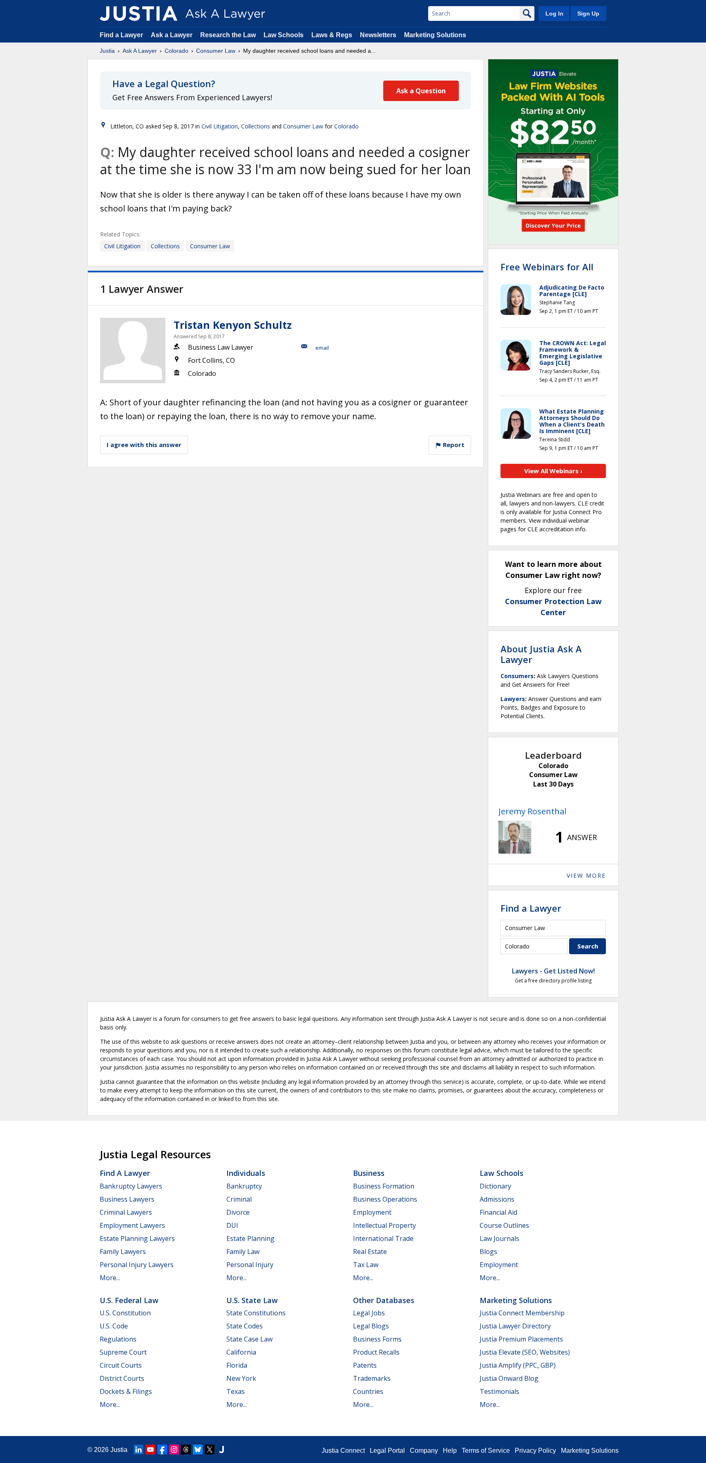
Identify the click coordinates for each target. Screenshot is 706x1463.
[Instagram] (174, 1449)
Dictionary (495, 1186)
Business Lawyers (127, 1199)
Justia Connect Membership (522, 1312)
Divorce (238, 1212)
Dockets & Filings (126, 1391)
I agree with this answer (144, 444)
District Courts (122, 1378)
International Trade (383, 1238)
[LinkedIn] (138, 1449)
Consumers (517, 676)
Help (450, 1450)
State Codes (244, 1325)
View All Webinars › (553, 471)
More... (110, 1277)
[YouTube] (150, 1449)
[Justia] (138, 13)
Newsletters (378, 34)
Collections (255, 126)
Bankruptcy (244, 1186)
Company (424, 1450)
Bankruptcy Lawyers (131, 1186)
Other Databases (383, 1300)
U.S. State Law (252, 1300)
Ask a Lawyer (172, 34)
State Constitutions (256, 1312)
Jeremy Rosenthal (532, 811)
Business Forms (377, 1339)
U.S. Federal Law (129, 1300)
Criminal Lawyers (126, 1212)
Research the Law (228, 34)
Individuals (245, 1173)
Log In (554, 13)
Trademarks (372, 1378)
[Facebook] (162, 1449)
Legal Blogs (371, 1325)
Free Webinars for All (546, 266)
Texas (235, 1391)
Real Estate (370, 1251)
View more (586, 875)
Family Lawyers (123, 1251)
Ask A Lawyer (140, 50)
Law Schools (284, 34)
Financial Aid (498, 1212)
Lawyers (512, 699)
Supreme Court (123, 1352)
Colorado (176, 50)
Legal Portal (387, 1450)
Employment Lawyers (132, 1225)
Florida (236, 1365)
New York (241, 1378)
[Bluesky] (198, 1449)
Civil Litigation (219, 126)
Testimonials (499, 1391)
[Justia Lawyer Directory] (221, 1449)
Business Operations (385, 1199)
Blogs (488, 1251)
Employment (372, 1212)
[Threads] (186, 1449)
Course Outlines (504, 1225)
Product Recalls (376, 1352)
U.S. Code (114, 1325)
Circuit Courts (121, 1365)
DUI (232, 1225)
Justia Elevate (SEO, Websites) (525, 1352)
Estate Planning (250, 1238)
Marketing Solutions (435, 34)
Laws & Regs (331, 34)
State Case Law (249, 1339)
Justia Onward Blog (509, 1378)
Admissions (497, 1199)
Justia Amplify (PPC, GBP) (518, 1365)
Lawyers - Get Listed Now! (553, 970)
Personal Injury (249, 1264)
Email (322, 347)
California (241, 1352)
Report (453, 444)
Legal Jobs (369, 1312)
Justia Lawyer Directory (515, 1325)
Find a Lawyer (121, 34)
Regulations (118, 1339)
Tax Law (365, 1264)
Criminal (239, 1199)
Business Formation (383, 1186)
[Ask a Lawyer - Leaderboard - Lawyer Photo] (514, 837)
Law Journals (499, 1238)
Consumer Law (215, 50)
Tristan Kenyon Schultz (233, 325)
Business (368, 1173)
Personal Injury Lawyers (137, 1264)
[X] (209, 1449)
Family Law (242, 1251)
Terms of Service (486, 1450)
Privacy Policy (535, 1450)
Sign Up (588, 13)
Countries (368, 1391)
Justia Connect (343, 1450)
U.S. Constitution (125, 1312)
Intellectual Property (384, 1225)
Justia (107, 50)
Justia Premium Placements (521, 1339)
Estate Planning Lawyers (137, 1238)
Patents (365, 1365)
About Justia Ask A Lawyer (541, 654)
